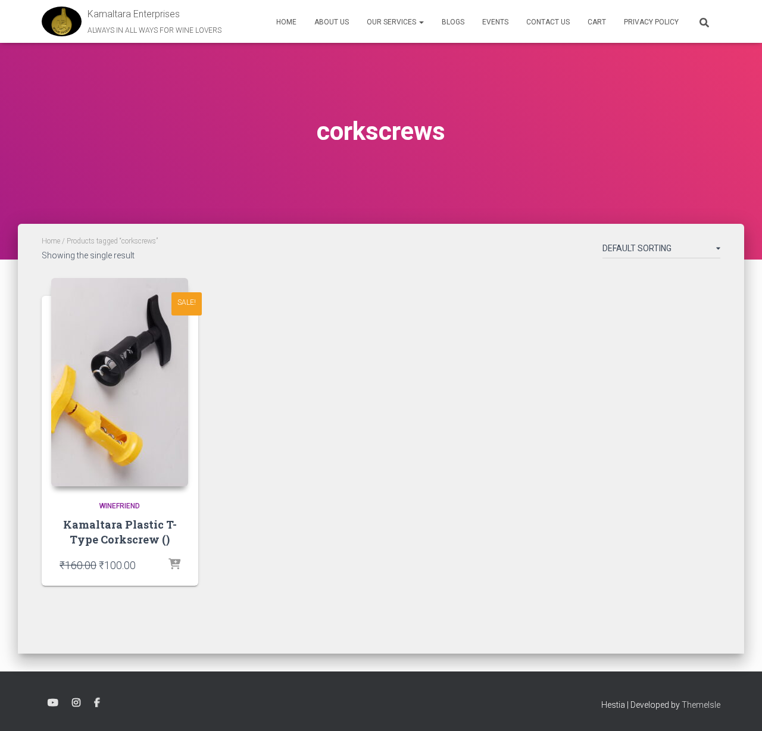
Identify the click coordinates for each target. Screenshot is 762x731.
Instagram (76, 703)
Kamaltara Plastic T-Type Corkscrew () (120, 531)
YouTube (53, 703)
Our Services (392, 22)
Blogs (453, 22)
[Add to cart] (174, 565)
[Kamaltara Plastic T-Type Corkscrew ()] (119, 382)
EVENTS (495, 22)
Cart (597, 22)
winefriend (119, 506)
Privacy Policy (651, 22)
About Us (331, 22)
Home (286, 22)
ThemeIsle (701, 705)
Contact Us (548, 22)
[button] (421, 22)
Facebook (97, 703)
